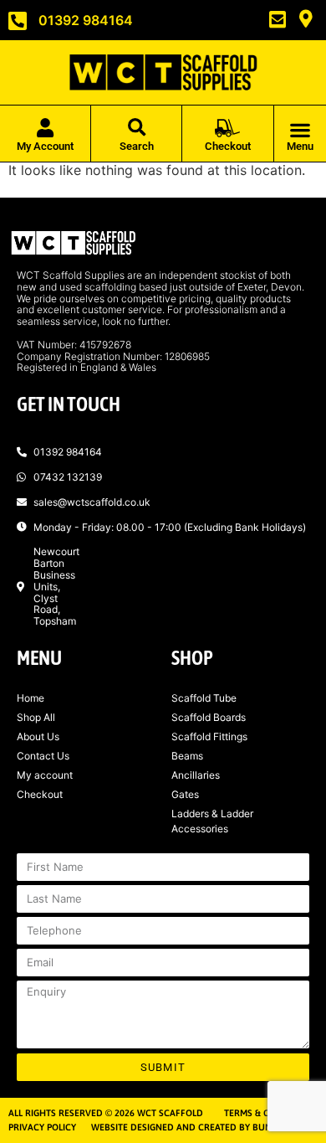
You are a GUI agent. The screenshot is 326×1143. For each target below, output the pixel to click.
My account (45, 775)
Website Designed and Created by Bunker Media (204, 1127)
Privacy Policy (42, 1127)
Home (30, 698)
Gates (185, 794)
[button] (136, 128)
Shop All (36, 717)
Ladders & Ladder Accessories (212, 821)
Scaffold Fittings (209, 736)
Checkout (40, 794)
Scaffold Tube (204, 698)
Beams (187, 755)
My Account (45, 146)
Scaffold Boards (208, 717)
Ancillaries (195, 775)
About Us (38, 736)
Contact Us (43, 755)
